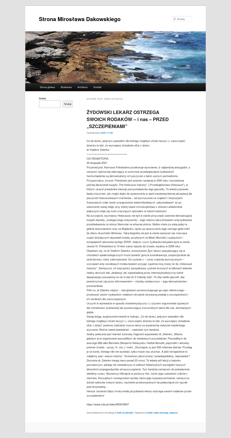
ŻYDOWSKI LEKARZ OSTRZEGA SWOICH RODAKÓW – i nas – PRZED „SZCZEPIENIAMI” (128, 119)
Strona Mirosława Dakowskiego (80, 19)
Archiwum (82, 87)
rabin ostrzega (161, 412)
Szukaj (42, 98)
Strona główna (47, 87)
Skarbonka (66, 87)
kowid (149, 412)
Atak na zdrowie (125, 412)
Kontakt (97, 87)
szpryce (173, 412)
